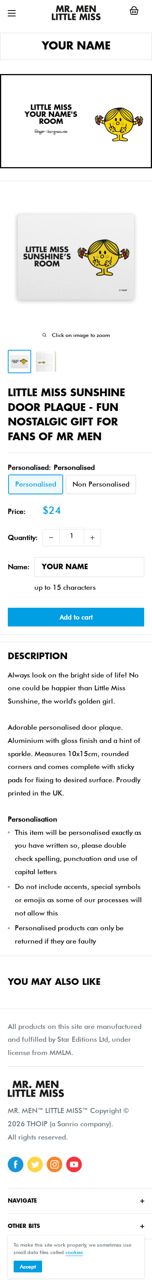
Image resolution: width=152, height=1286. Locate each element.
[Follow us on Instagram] (54, 1164)
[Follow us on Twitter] (35, 1164)
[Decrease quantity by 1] (51, 537)
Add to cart (76, 617)
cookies (74, 1252)
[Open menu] (12, 13)
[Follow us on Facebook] (15, 1164)
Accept (28, 1266)
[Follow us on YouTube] (74, 1164)
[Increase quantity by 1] (92, 537)
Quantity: (23, 537)
